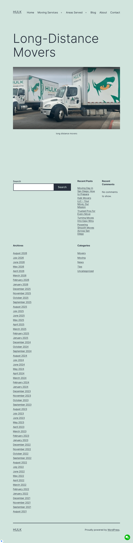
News (80, 262)
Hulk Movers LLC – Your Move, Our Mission (84, 202)
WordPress (113, 529)
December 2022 (22, 444)
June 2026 (19, 262)
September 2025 (22, 302)
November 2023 (22, 395)
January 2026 (20, 284)
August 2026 (20, 253)
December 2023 (22, 391)
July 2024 (18, 360)
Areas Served (74, 12)
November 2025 (22, 293)
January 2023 (20, 440)
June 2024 (19, 364)
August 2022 (20, 462)
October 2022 (20, 453)
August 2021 (20, 511)
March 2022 (19, 484)
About (103, 12)
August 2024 (20, 355)
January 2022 (20, 493)
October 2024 (21, 346)
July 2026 (18, 257)
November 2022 (22, 449)
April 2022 (18, 480)
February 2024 (21, 382)
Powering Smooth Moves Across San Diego (85, 229)
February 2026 (21, 280)
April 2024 (18, 373)
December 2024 (22, 342)
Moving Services (48, 12)
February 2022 (21, 489)
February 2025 (21, 333)
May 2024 (18, 369)
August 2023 (20, 409)
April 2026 (18, 271)
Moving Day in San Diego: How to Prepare (86, 191)
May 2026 (18, 266)
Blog (93, 12)
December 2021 (21, 498)
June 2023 (19, 418)
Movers (81, 253)
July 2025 (18, 311)
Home (30, 12)
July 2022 (18, 467)
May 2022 (18, 476)
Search (17, 181)
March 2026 (19, 275)
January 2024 (20, 386)
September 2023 (22, 404)
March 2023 (19, 431)
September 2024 (22, 351)
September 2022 (22, 458)
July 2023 (18, 413)
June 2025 (19, 315)
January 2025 (20, 337)
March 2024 (19, 378)
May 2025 (18, 320)
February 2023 (21, 435)
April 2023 (18, 427)
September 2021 (22, 507)
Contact (115, 12)
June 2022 (19, 471)
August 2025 (20, 306)
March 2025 (19, 329)
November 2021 (22, 502)
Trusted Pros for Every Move (86, 212)
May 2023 (18, 422)
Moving (81, 257)
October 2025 (20, 297)
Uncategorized (85, 271)
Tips (79, 266)
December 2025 (22, 289)
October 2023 (20, 400)
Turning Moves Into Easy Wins (85, 219)
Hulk (17, 12)
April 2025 (18, 324)
